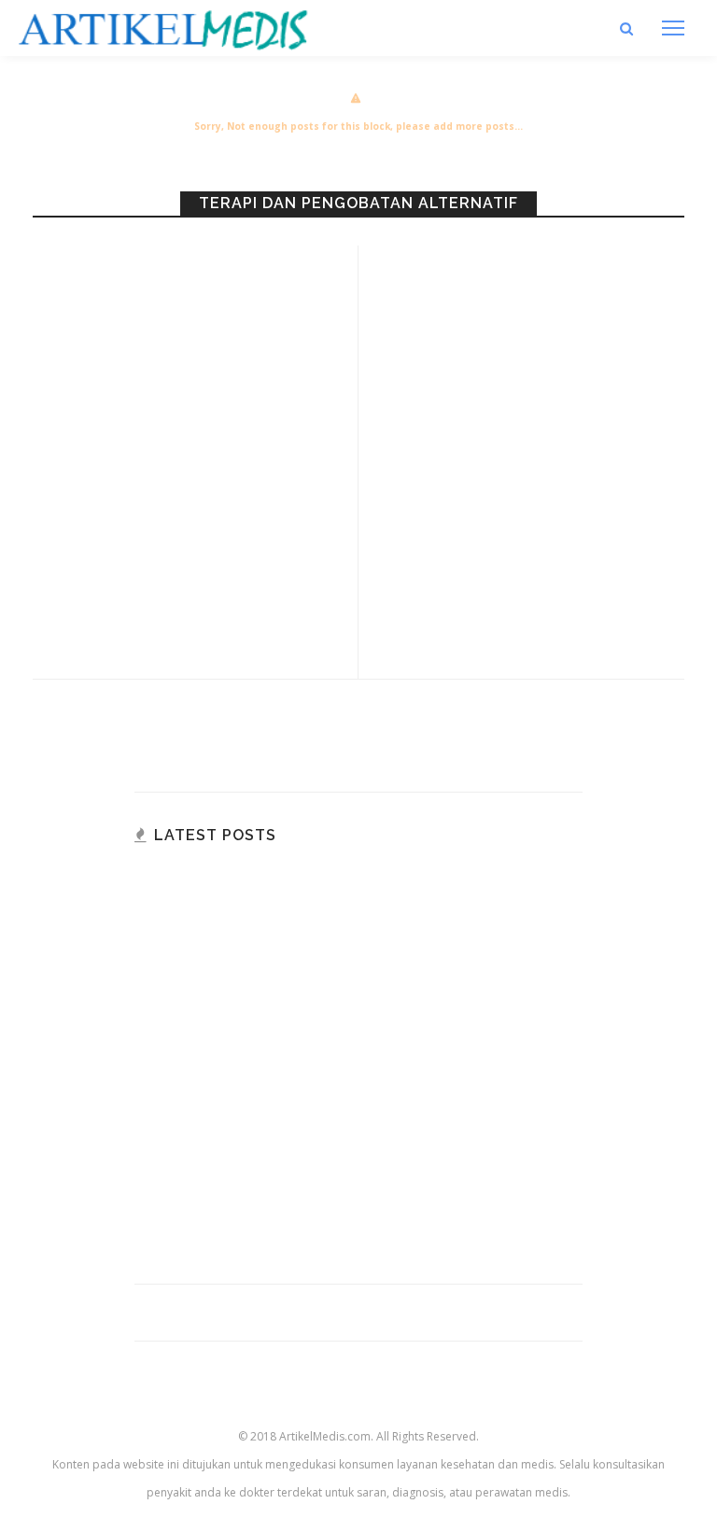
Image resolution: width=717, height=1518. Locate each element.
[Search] (626, 28)
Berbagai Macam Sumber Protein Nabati (345, 1189)
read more (186, 641)
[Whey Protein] (171, 1114)
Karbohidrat (260, 983)
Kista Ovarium (266, 881)
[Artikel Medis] (165, 26)
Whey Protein (263, 1086)
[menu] (673, 28)
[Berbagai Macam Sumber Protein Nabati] (171, 1217)
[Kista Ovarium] (171, 909)
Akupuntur (186, 256)
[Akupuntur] (186, 431)
